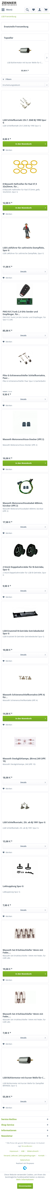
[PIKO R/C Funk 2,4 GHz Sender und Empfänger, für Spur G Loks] (25, 294)
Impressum (14, 1151)
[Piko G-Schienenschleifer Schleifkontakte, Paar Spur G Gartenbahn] (25, 358)
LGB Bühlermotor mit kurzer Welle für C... (25, 62)
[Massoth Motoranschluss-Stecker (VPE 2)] (25, 422)
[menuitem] (7, 9)
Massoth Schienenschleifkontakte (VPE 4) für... (24, 696)
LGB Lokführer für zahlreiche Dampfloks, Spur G (24, 249)
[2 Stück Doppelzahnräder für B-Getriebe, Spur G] (25, 550)
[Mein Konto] (39, 9)
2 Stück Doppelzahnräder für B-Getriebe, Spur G (23, 568)
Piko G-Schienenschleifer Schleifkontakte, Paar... (24, 376)
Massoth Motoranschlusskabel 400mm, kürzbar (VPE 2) (23, 504)
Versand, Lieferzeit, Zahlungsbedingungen (20, 1155)
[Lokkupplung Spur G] (25, 869)
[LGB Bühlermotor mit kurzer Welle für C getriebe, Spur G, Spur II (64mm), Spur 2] (25, 51)
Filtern (8, 79)
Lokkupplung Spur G (13, 886)
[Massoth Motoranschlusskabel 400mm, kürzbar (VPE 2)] (25, 486)
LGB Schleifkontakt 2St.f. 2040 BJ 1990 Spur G (24, 121)
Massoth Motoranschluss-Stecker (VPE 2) (23, 439)
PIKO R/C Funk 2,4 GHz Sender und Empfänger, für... (20, 313)
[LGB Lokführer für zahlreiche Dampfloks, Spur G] (25, 231)
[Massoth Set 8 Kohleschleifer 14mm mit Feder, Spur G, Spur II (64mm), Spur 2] (25, 933)
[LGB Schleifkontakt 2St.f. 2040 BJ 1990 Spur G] (25, 103)
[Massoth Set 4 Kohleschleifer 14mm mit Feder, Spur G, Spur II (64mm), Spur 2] (25, 997)
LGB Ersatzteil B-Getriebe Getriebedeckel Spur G (23, 632)
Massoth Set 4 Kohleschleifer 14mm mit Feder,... (23, 1015)
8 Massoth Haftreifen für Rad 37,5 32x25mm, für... (20, 185)
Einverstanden (25, 1186)
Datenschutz (25, 1160)
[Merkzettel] (33, 9)
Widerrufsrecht (33, 1151)
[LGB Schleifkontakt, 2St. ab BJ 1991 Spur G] (25, 805)
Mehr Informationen (25, 1179)
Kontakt (41, 1155)
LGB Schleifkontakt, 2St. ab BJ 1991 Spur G (24, 822)
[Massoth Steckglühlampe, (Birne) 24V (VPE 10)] (25, 741)
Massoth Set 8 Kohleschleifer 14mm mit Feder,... (23, 951)
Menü (9, 9)
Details (23, 271)
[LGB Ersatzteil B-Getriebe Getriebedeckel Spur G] (25, 614)
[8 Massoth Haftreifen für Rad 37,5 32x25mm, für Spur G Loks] (25, 167)
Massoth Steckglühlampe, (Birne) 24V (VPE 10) (24, 759)
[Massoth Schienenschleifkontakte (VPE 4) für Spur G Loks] (25, 677)
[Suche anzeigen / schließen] (27, 9)
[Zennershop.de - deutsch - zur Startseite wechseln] (9, 3)
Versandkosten (27, 1146)
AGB (22, 1151)
